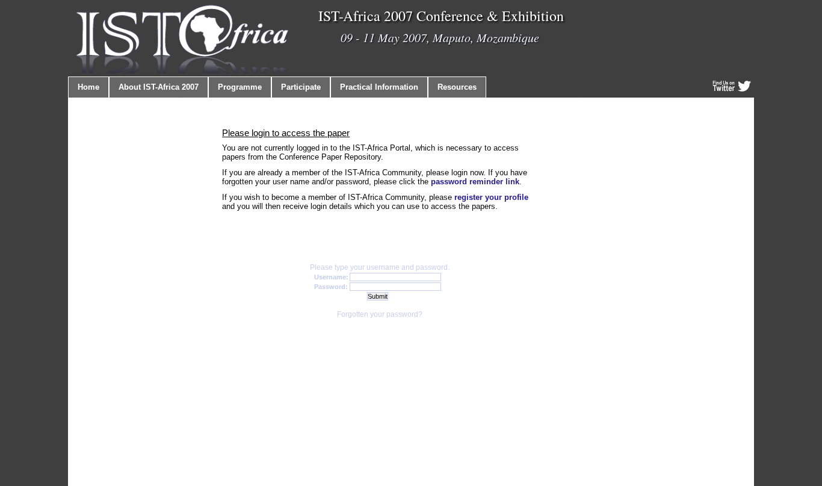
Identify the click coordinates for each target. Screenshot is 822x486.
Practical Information (379, 87)
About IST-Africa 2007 (159, 87)
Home (88, 87)
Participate (301, 87)
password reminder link (475, 181)
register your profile (491, 197)
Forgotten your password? (379, 314)
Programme (240, 87)
